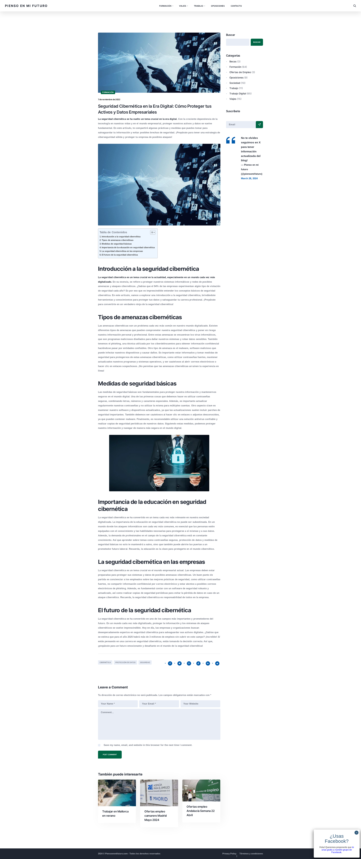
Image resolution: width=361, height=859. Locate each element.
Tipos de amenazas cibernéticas (117, 240)
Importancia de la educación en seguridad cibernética (128, 247)
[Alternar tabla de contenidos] (151, 232)
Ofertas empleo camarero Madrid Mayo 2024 (155, 816)
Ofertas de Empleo (240, 72)
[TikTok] (198, 663)
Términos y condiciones (251, 854)
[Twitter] (179, 663)
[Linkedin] (208, 663)
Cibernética (105, 662)
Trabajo (198, 6)
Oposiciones (218, 6)
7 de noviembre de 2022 (109, 99)
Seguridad (145, 662)
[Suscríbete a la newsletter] (259, 124)
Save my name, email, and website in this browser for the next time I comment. (148, 745)
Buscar (230, 35)
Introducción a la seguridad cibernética (121, 236)
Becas (232, 61)
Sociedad (234, 83)
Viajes (182, 6)
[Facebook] (170, 663)
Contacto (236, 6)
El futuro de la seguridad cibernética (120, 254)
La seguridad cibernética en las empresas (122, 251)
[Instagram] (189, 663)
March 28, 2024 (249, 178)
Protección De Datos (125, 662)
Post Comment (110, 754)
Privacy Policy (229, 854)
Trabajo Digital (237, 93)
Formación (165, 6)
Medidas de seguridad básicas (117, 244)
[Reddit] (217, 663)
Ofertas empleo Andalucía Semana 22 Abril (200, 811)
